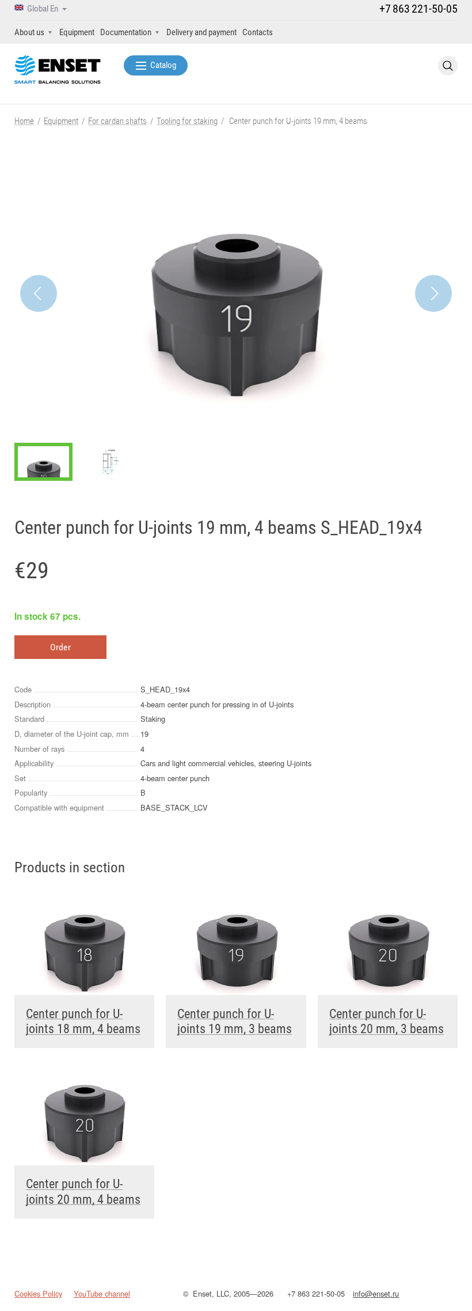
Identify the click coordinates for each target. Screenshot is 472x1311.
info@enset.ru (376, 1293)
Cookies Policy (38, 1293)
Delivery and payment (201, 32)
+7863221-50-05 (418, 8)
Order (60, 647)
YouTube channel (102, 1293)
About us (29, 32)
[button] (433, 293)
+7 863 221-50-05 (316, 1293)
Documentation (125, 32)
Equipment (76, 32)
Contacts (257, 32)
